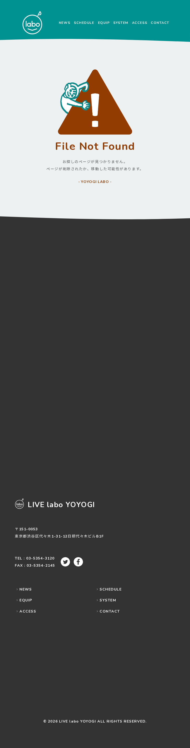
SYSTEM (120, 23)
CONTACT (160, 23)
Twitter (65, 561)
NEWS (64, 23)
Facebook (78, 561)
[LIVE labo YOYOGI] (32, 22)
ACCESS (139, 23)
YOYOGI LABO (95, 181)
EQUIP (104, 23)
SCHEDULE (84, 23)
